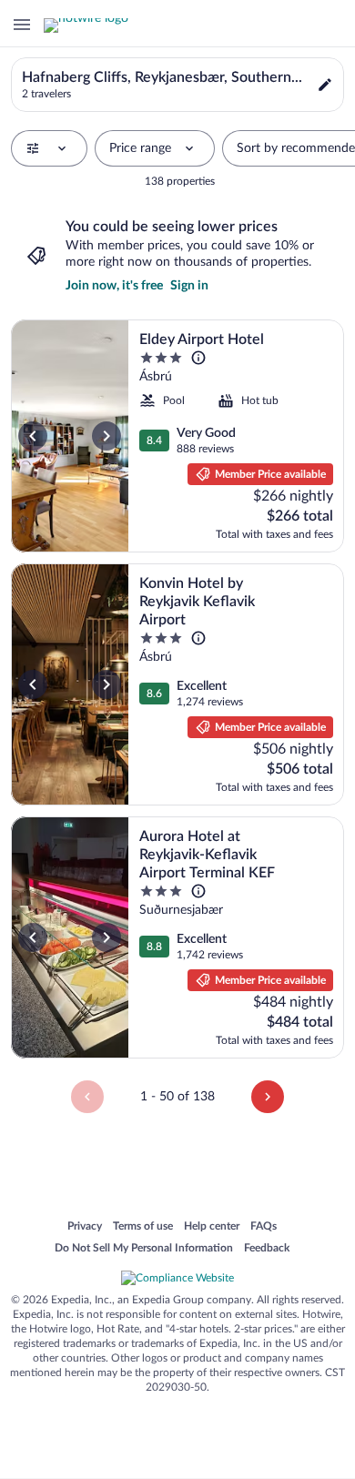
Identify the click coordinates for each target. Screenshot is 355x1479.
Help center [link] (211, 1227)
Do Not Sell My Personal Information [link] (144, 1248)
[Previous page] (87, 1096)
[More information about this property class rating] (198, 358)
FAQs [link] (263, 1227)
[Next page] (267, 1096)
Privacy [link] (84, 1227)
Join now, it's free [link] (114, 285)
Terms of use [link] (143, 1227)
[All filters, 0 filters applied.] (49, 148)
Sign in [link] (189, 285)
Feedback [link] (266, 1248)
